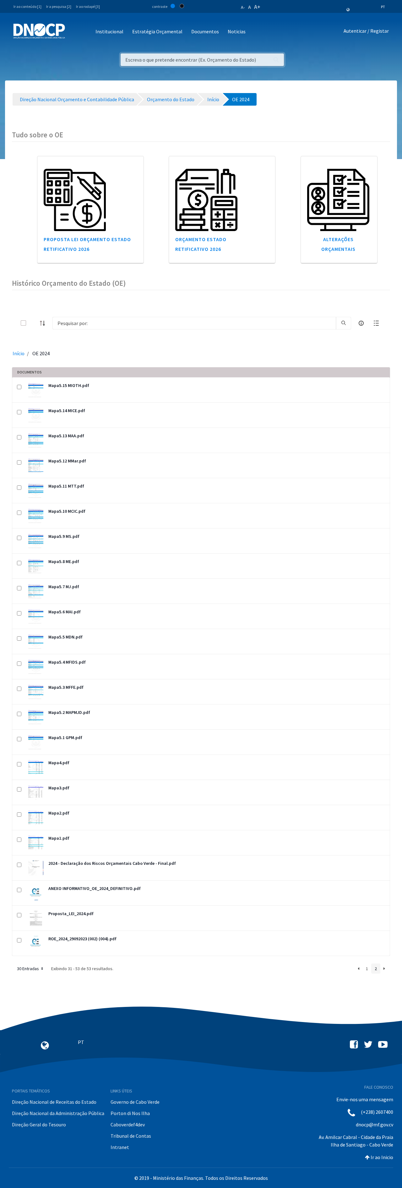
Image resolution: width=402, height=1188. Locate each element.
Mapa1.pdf (58, 838)
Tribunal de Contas (131, 1136)
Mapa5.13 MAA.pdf (66, 436)
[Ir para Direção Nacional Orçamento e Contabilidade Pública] (39, 31)
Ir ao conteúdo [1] (27, 6)
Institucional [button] (109, 31)
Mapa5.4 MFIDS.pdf (67, 662)
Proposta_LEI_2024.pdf (71, 913)
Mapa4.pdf (58, 762)
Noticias (237, 31)
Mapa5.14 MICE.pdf (66, 410)
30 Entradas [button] (28, 968)
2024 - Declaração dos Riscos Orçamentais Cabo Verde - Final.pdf (112, 863)
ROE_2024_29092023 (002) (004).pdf (82, 939)
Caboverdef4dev (128, 1124)
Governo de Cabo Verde (135, 1102)
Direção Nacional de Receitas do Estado (54, 1102)
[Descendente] (44, 323)
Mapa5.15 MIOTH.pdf (68, 385)
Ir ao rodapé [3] (88, 6)
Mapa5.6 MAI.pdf (64, 612)
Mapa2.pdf (58, 813)
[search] (344, 323)
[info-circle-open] (361, 323)
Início (18, 353)
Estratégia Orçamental (157, 31)
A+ (257, 6)
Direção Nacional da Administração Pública (58, 1113)
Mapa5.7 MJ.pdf (63, 586)
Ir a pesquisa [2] (58, 6)
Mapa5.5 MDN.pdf (65, 637)
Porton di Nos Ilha (130, 1113)
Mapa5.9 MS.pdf (63, 536)
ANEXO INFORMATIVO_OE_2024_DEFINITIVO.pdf (94, 888)
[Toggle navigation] (73, 32)
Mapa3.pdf (58, 788)
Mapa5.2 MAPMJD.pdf (69, 712)
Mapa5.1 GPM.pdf (65, 737)
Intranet (120, 1147)
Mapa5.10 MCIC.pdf (66, 511)
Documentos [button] (205, 31)
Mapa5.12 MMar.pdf (67, 461)
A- (243, 7)
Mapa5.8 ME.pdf (63, 561)
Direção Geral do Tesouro (39, 1124)
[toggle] (33, 323)
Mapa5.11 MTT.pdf (66, 486)
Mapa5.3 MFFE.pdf (66, 687)
